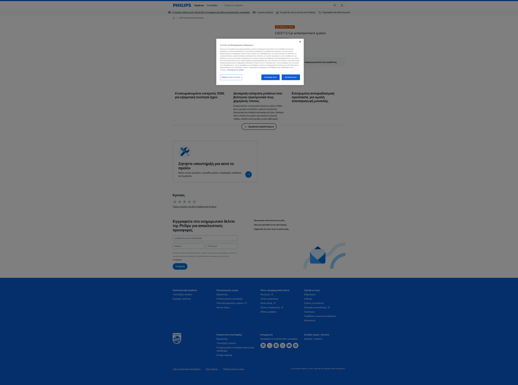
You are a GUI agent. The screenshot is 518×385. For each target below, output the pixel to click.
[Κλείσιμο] (300, 42)
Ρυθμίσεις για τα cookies (231, 77)
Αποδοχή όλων (291, 77)
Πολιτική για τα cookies (235, 69)
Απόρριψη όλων (270, 77)
